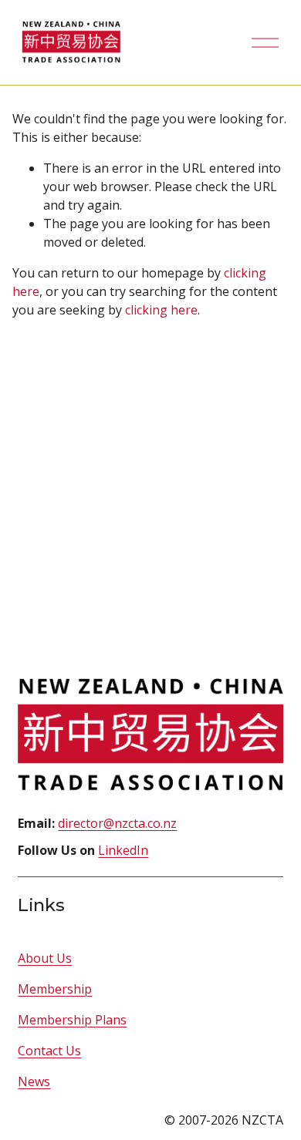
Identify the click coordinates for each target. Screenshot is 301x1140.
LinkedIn (123, 850)
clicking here (161, 309)
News (34, 1081)
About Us (45, 958)
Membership (55, 988)
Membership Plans (72, 1019)
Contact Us (49, 1050)
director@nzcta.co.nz (117, 823)
